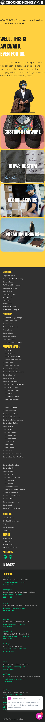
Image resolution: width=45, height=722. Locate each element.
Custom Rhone (8, 448)
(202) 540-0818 (8, 597)
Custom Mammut (9, 411)
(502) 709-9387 (8, 585)
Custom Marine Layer (10, 414)
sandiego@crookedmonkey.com (15, 649)
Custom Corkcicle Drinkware (13, 372)
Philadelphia (7, 631)
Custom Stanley (8, 471)
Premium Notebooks (10, 327)
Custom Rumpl (8, 451)
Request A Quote (9, 276)
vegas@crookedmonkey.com (13, 679)
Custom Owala (8, 426)
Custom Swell (8, 474)
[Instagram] (5, 557)
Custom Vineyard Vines (11, 502)
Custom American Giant (11, 356)
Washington (7, 590)
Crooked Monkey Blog (11, 521)
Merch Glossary (8, 527)
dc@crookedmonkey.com (12, 595)
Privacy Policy (8, 544)
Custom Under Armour (11, 496)
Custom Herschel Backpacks (13, 384)
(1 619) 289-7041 (8, 651)
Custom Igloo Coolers (11, 390)
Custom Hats (7, 324)
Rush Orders (7, 291)
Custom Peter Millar (10, 438)
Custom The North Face (11, 477)
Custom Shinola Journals (12, 454)
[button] (22, 96)
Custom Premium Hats (11, 508)
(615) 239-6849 (8, 627)
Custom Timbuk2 (9, 480)
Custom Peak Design (10, 435)
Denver (5, 662)
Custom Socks (8, 333)
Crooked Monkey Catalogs (12, 318)
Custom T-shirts (8, 339)
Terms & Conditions (10, 547)
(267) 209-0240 (8, 639)
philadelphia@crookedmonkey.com (16, 636)
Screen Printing (8, 297)
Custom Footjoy (9, 378)
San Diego (6, 644)
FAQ (4, 524)
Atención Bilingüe (9, 306)
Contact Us (7, 530)
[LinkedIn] (10, 557)
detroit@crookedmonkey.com (14, 608)
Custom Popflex (8, 441)
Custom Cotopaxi (9, 375)
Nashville (6, 619)
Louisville (6, 577)
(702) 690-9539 (8, 681)
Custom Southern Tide (11, 465)
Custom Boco (8, 363)
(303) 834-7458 (8, 669)
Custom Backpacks (10, 321)
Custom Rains (8, 445)
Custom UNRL (8, 499)
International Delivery (10, 288)
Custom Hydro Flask (10, 387)
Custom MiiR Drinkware (11, 417)
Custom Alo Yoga (9, 353)
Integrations (7, 303)
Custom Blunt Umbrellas (12, 359)
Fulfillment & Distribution (12, 285)
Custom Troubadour (10, 493)
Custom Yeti (7, 505)
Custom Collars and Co (11, 369)
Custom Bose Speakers (11, 366)
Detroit (5, 603)
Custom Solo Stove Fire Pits (13, 457)
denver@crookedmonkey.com (14, 667)
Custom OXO (7, 429)
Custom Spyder (8, 468)
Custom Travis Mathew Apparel (14, 490)
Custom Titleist (8, 483)
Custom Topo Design (10, 486)
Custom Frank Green (10, 381)
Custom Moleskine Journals (13, 420)
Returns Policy (8, 538)
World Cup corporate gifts (12, 342)
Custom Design (8, 282)
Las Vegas (6, 674)
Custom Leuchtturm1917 (11, 400)
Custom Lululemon (10, 407)
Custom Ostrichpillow (11, 423)
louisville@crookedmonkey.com (14, 582)
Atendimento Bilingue (11, 310)
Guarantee (6, 541)
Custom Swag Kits (9, 294)
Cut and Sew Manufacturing (13, 279)
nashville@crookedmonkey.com (14, 624)
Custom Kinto (8, 393)
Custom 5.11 (7, 350)
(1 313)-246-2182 (8, 610)
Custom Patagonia (9, 432)
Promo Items (7, 330)
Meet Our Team (8, 518)
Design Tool (7, 300)
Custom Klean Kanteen (11, 396)
